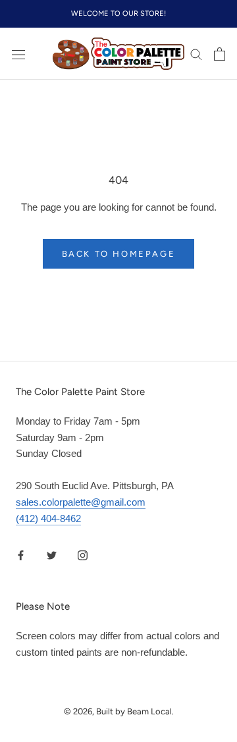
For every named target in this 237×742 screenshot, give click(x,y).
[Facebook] (21, 554)
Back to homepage (119, 254)
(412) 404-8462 (48, 518)
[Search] (196, 54)
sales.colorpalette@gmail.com (80, 502)
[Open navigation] (18, 54)
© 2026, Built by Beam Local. (119, 711)
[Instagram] (83, 554)
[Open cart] (219, 54)
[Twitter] (52, 554)
